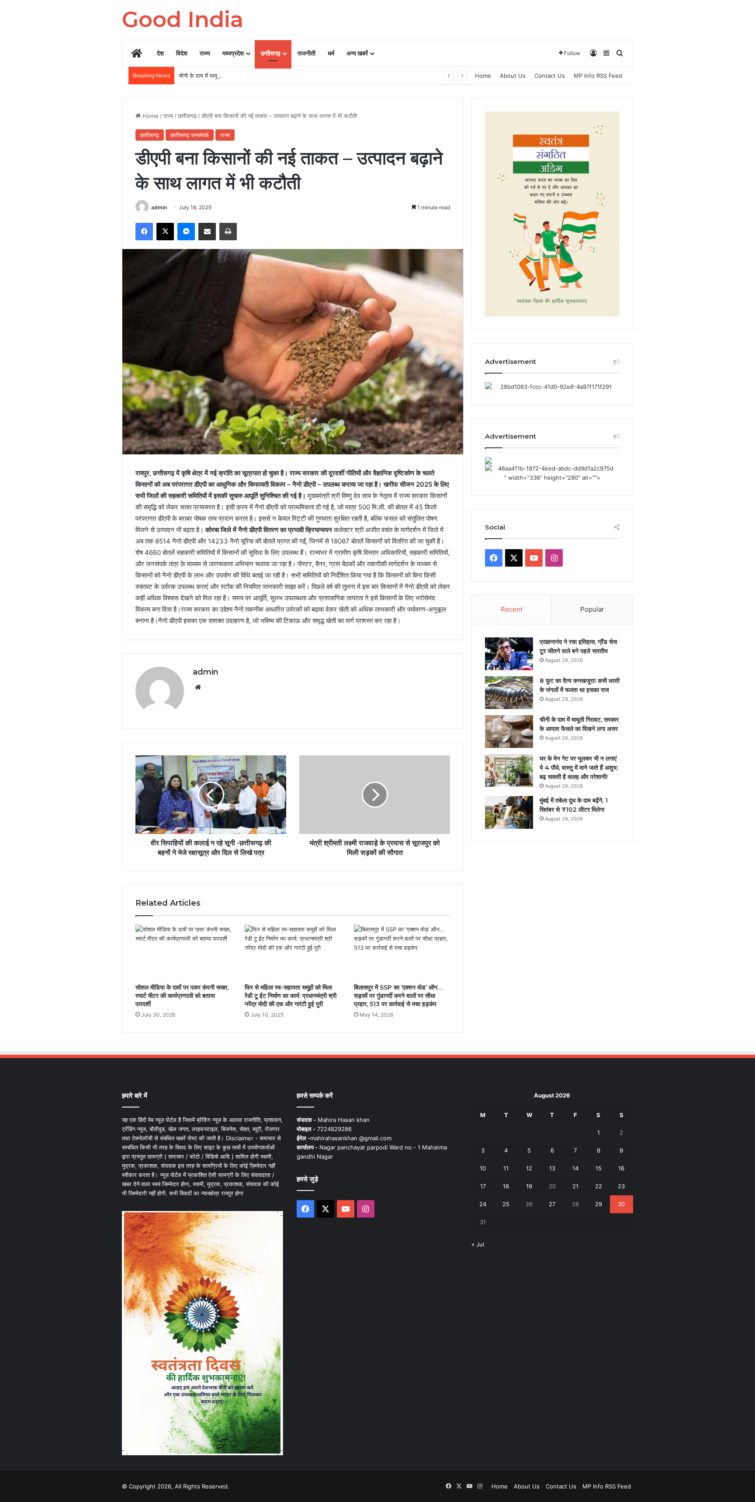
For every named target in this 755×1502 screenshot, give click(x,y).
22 (598, 1186)
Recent (512, 609)
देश (160, 53)
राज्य (205, 53)
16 (621, 1168)
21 (575, 1186)
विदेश (181, 53)
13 (552, 1168)
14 (575, 1168)
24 (482, 1204)
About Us (513, 75)
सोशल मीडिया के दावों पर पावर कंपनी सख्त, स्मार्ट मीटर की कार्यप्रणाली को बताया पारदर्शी (182, 995)
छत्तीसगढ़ (271, 53)
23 (621, 1186)
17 (483, 1186)
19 (529, 1186)
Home (483, 75)
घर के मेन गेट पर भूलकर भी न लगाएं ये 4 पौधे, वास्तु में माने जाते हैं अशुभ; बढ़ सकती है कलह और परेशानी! (579, 767)
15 (599, 1168)
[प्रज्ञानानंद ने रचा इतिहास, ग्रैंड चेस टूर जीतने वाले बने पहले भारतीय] (509, 653)
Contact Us (549, 75)
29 (598, 1204)
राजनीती (306, 53)
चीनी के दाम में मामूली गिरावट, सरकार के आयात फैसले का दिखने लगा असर (256, 75)
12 (529, 1168)
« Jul (477, 1244)
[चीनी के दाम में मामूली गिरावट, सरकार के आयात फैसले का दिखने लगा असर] (509, 731)
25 (505, 1204)
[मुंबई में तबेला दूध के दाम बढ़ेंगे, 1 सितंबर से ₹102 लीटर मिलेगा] (509, 812)
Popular (592, 609)
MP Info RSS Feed (598, 75)
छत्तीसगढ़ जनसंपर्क (189, 135)
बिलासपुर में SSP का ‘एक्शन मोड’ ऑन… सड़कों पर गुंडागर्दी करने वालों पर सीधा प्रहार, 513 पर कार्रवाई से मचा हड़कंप (398, 995)
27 (552, 1204)
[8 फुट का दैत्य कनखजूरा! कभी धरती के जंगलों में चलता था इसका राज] (509, 692)
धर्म (331, 53)
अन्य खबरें (357, 53)
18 (506, 1186)
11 (506, 1168)
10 (483, 1168)
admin (159, 207)
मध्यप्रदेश (233, 53)
